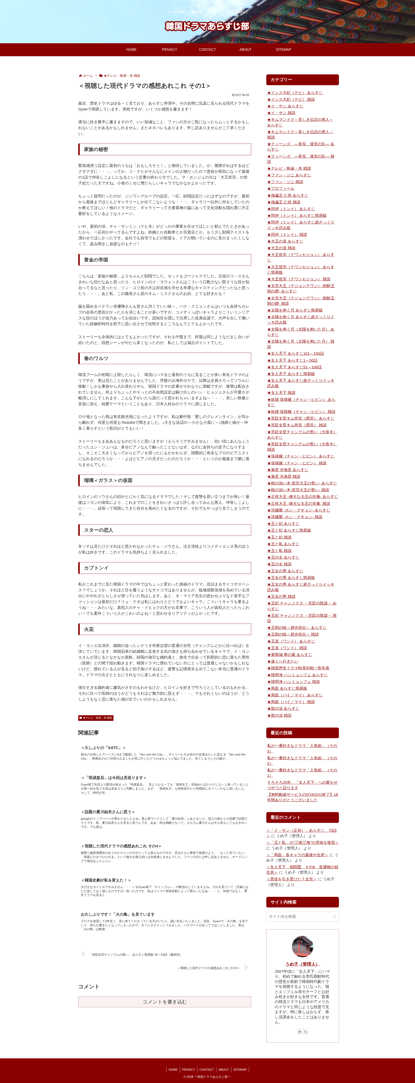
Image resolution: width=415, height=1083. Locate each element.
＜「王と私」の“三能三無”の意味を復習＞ (302, 842)
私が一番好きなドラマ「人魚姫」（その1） (302, 773)
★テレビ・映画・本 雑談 (97, 717)
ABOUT (224, 1069)
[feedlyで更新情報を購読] (299, 1031)
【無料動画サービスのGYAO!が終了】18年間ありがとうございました (302, 797)
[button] (334, 916)
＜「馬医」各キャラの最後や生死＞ (297, 855)
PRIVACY (188, 1069)
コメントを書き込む (165, 1002)
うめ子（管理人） (302, 964)
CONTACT (207, 1069)
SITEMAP (240, 1069)
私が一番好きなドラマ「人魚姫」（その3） (302, 748)
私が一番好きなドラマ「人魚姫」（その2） (302, 761)
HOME (173, 1069)
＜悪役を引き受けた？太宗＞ (291, 879)
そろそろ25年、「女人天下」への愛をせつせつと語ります (302, 785)
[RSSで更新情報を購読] (305, 1031)
